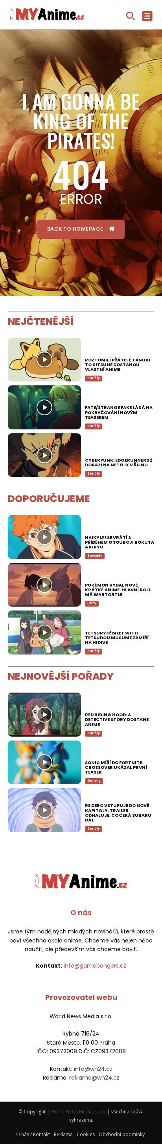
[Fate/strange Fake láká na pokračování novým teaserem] (44, 407)
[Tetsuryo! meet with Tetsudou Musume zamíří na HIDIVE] (44, 632)
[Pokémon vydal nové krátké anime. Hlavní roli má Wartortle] (44, 585)
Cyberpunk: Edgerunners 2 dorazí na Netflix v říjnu (119, 462)
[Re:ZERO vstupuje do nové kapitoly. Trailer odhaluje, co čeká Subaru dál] (44, 810)
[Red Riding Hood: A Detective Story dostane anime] (44, 715)
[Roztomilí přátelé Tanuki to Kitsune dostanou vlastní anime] (44, 360)
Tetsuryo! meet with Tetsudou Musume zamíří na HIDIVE (117, 637)
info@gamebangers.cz (95, 966)
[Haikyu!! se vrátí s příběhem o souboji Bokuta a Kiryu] (44, 537)
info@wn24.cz (93, 1069)
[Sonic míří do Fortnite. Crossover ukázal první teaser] (44, 763)
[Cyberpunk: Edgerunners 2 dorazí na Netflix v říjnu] (44, 455)
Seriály (93, 829)
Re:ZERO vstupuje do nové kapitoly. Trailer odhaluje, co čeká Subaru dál (118, 812)
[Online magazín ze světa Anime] (47, 15)
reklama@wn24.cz (94, 1078)
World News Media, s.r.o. (78, 1111)
